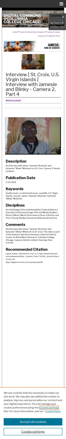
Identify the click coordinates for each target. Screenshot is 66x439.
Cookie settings (49, 407)
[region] (33, 413)
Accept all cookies (33, 422)
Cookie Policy (53, 411)
